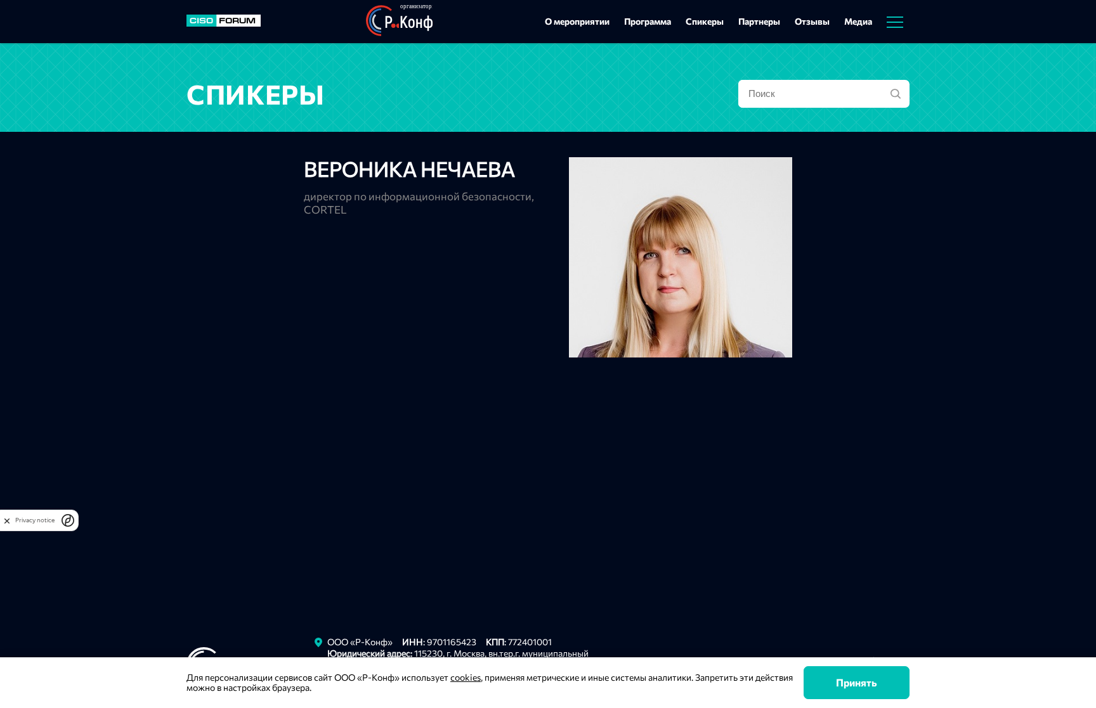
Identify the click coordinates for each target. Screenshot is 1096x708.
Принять (856, 682)
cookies (465, 677)
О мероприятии (577, 21)
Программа (647, 21)
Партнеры (759, 21)
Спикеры (705, 21)
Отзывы (812, 21)
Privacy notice (35, 520)
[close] (7, 520)
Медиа (858, 21)
